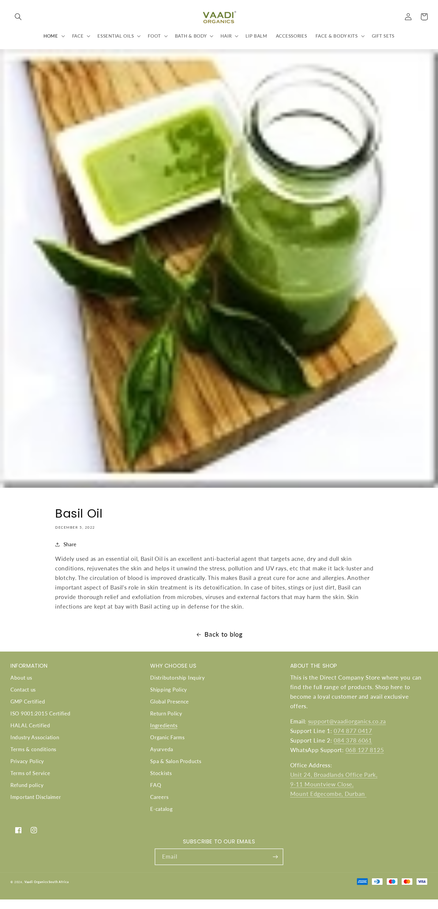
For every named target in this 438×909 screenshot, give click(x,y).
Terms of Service (30, 773)
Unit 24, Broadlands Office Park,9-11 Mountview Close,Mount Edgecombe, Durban (334, 784)
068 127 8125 (365, 749)
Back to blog (223, 634)
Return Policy (166, 713)
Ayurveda (161, 749)
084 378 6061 (353, 740)
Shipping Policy (168, 689)
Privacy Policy (27, 761)
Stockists (161, 773)
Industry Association (34, 737)
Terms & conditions (33, 749)
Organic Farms (167, 737)
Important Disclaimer (35, 797)
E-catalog (161, 809)
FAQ (155, 785)
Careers (159, 797)
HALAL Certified (30, 725)
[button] (18, 17)
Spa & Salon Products (175, 761)
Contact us (23, 689)
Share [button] (70, 544)
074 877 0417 (353, 730)
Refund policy (27, 785)
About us (21, 678)
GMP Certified (27, 701)
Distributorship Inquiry (177, 678)
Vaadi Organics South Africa (46, 882)
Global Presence (169, 701)
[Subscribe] (275, 856)
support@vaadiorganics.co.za (347, 721)
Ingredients (163, 725)
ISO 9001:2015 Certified (40, 713)
